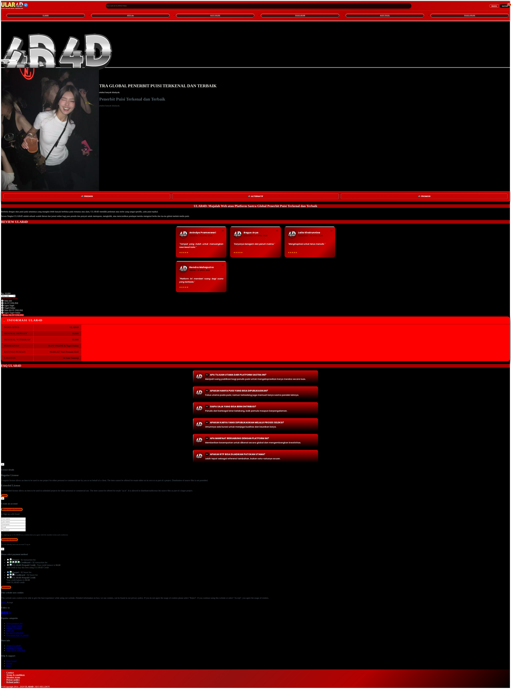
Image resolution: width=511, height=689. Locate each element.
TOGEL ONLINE (469, 15)
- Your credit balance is (33, 566)
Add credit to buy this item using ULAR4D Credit (27, 567)
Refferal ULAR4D (14, 648)
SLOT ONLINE (215, 15)
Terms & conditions (15, 675)
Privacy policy (13, 680)
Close (4, 496)
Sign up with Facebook (12, 509)
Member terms (13, 677)
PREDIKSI (88, 196)
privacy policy (137, 598)
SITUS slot (130, 15)
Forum (9, 663)
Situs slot (10, 630)
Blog (8, 666)
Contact (10, 672)
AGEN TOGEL (385, 15)
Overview (5, 63)
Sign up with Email (11, 514)
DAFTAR (505, 6)
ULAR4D (46, 15)
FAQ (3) (46, 63)
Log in (27, 544)
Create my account (9, 540)
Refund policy (13, 682)
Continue (6, 587)
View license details (9, 298)
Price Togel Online (14, 626)
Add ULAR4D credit (15, 582)
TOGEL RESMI (300, 15)
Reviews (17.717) (17, 63)
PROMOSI (425, 196)
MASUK (494, 6)
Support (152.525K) (34, 63)
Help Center (11, 661)
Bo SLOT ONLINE (15, 633)
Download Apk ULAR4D (17, 635)
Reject (4, 602)
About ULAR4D (13, 646)
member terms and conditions (57, 535)
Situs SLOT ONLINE (14, 315)
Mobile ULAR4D (14, 628)
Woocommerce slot (14, 623)
